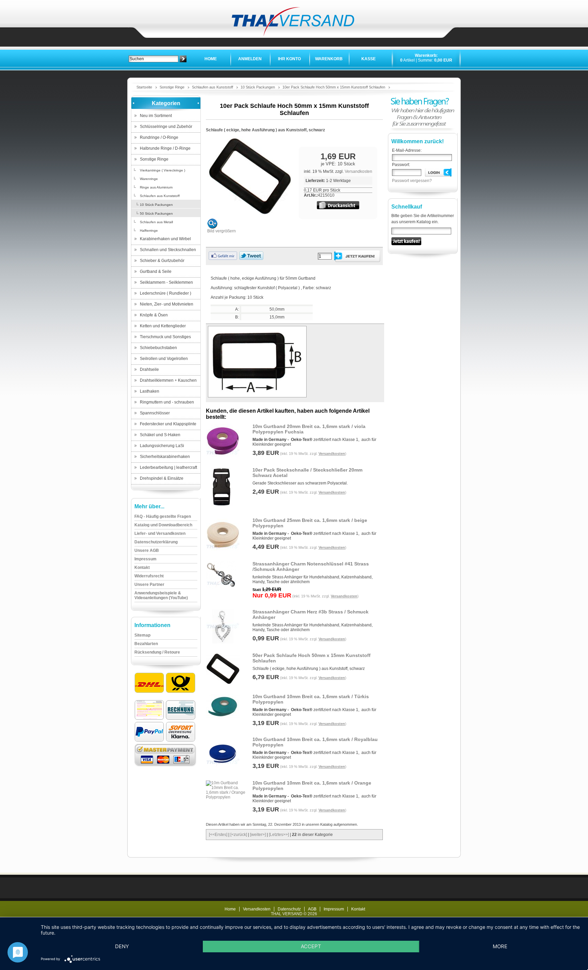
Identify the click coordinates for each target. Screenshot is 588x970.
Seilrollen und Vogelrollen (164, 358)
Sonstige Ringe (172, 87)
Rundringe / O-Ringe (159, 137)
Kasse (368, 58)
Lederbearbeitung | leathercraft (168, 467)
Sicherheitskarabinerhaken (165, 456)
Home (211, 58)
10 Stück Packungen (258, 87)
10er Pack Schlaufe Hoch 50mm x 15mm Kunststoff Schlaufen (333, 87)
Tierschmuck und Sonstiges (165, 336)
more (500, 946)
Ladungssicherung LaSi (162, 445)
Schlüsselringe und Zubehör (166, 126)
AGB (312, 909)
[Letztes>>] (279, 834)
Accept (311, 946)
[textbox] (153, 58)
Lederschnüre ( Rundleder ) (165, 293)
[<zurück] (238, 834)
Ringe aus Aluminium (156, 187)
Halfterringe (149, 230)
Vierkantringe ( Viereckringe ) (162, 170)
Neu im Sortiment (156, 115)
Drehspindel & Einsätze (161, 478)
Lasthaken (149, 391)
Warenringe (149, 179)
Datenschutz (289, 909)
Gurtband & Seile (156, 271)
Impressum (334, 909)
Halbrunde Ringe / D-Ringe (165, 148)
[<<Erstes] (218, 834)
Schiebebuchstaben (158, 347)
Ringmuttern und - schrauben (167, 402)
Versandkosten (358, 171)
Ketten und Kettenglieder (163, 326)
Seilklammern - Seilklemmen (166, 282)
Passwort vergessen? (412, 180)
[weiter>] (258, 834)
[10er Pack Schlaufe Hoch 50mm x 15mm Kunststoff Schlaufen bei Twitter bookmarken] (251, 258)
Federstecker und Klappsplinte (168, 424)
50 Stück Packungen (156, 213)
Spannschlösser (155, 413)
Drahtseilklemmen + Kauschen (168, 380)
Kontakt (358, 909)
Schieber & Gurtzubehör (162, 260)
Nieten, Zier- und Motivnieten (166, 304)
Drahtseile (149, 369)
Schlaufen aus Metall (156, 222)
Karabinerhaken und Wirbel (165, 238)
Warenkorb (329, 58)
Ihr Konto (289, 58)
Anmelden (250, 58)
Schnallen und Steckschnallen (168, 249)
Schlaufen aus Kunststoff (212, 87)
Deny (122, 946)
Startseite (144, 87)
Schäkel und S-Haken (160, 434)
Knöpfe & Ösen (154, 315)
